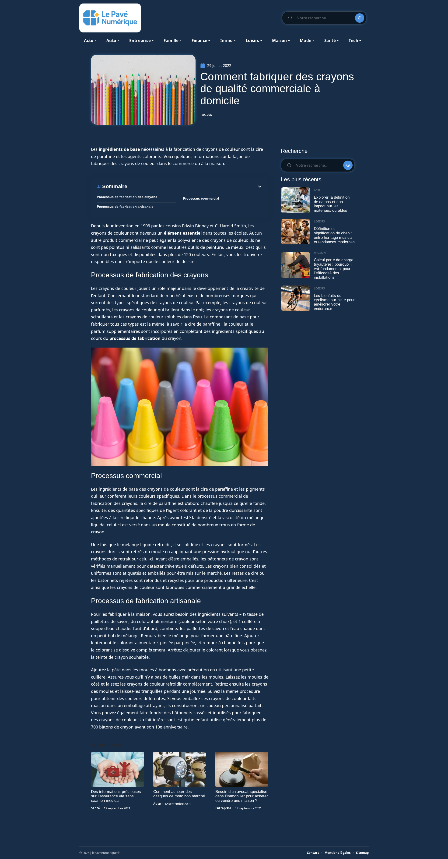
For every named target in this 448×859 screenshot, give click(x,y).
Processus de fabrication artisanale (125, 206)
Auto (157, 804)
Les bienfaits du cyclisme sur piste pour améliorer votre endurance (334, 302)
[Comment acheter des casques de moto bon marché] (179, 769)
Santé (95, 808)
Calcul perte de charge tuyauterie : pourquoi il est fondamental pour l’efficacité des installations (333, 269)
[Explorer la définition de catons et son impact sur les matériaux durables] (295, 200)
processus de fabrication (135, 338)
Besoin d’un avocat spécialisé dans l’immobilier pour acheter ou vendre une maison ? (241, 796)
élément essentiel (183, 233)
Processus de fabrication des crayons (127, 197)
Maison (207, 114)
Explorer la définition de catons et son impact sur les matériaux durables (332, 204)
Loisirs (319, 221)
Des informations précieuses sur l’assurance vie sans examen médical (116, 796)
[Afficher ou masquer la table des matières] (194, 186)
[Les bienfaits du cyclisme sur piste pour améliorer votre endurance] (295, 298)
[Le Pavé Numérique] (110, 18)
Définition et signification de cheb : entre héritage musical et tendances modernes (334, 235)
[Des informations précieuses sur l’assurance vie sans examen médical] (117, 769)
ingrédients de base (119, 149)
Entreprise (223, 808)
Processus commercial (201, 198)
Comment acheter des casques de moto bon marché (179, 793)
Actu (318, 190)
